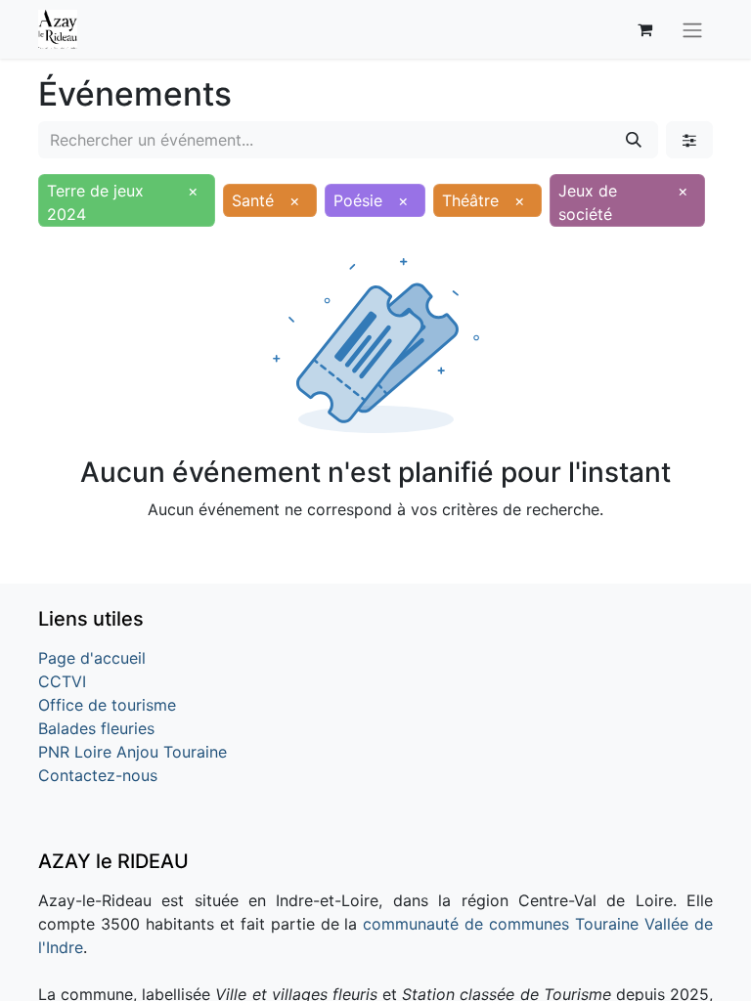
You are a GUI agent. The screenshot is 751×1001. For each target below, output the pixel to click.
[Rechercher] (633, 139)
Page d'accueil (92, 658)
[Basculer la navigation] (692, 29)
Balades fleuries (96, 728)
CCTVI (62, 681)
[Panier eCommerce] (644, 29)
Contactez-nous (97, 775)
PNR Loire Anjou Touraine (132, 752)
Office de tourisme (107, 705)
